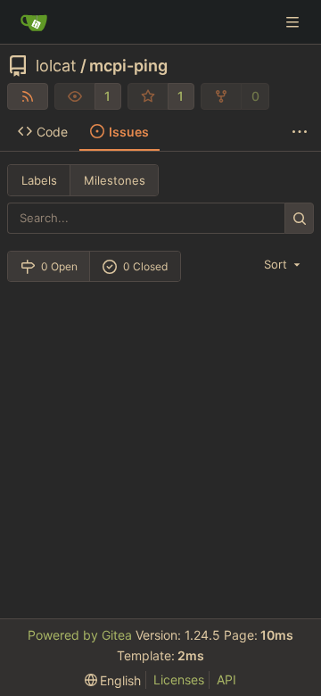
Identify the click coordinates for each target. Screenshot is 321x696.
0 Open (59, 266)
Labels (39, 180)
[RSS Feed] (27, 96)
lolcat (56, 66)
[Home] (34, 22)
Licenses (178, 679)
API (226, 679)
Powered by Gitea (80, 634)
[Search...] (299, 218)
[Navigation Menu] (294, 22)
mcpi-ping (128, 66)
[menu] (283, 264)
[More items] (299, 132)
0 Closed (145, 266)
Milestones (114, 180)
